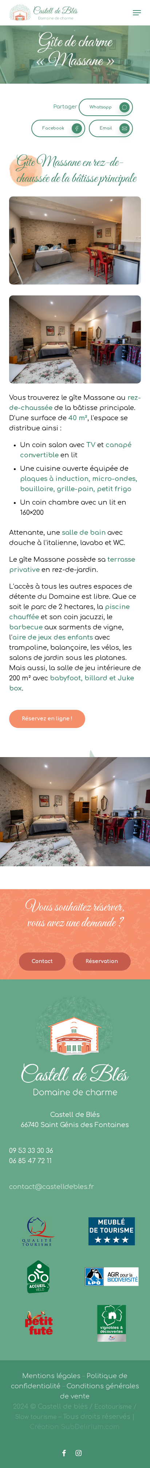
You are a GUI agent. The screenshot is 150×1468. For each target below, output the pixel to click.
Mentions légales (51, 1376)
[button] (137, 12)
